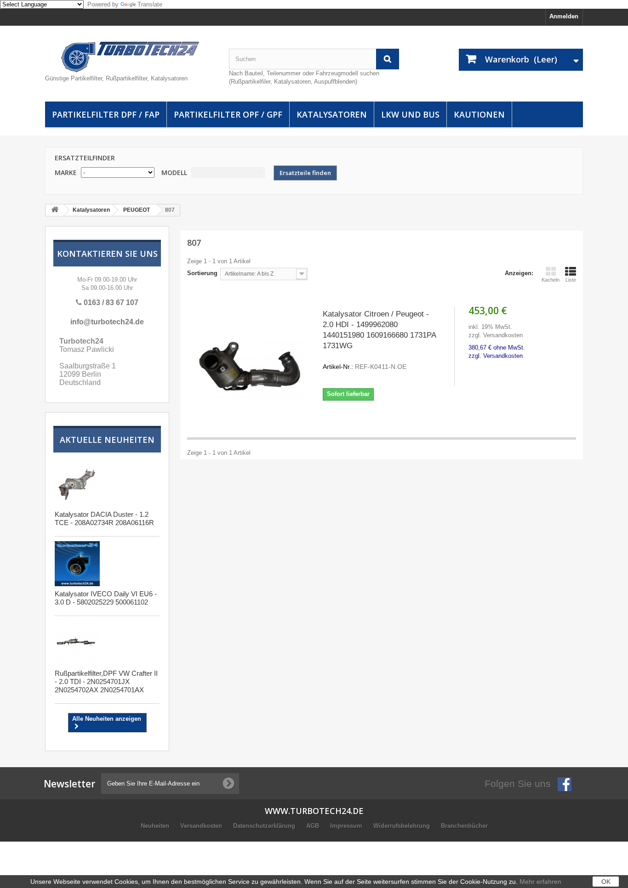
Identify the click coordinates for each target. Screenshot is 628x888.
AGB (313, 825)
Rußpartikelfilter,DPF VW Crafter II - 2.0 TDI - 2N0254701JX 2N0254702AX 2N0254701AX (106, 681)
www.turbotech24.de (314, 810)
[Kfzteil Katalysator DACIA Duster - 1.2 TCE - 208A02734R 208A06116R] (77, 484)
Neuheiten (156, 825)
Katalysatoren (332, 114)
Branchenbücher (464, 825)
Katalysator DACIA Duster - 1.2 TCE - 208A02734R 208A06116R (104, 518)
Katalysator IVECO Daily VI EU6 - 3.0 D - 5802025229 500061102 (106, 598)
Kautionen (479, 114)
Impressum (347, 825)
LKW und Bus (410, 114)
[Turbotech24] (130, 57)
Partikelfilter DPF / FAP (106, 114)
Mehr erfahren (540, 881)
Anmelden (563, 16)
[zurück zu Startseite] (54, 210)
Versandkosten (202, 825)
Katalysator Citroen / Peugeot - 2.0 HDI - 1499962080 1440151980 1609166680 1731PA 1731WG (379, 340)
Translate (149, 4)
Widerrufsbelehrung (402, 825)
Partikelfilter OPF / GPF (228, 114)
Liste (570, 280)
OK (606, 881)
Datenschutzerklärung (265, 825)
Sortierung (202, 273)
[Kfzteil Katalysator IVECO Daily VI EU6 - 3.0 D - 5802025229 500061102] (77, 563)
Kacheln (550, 280)
